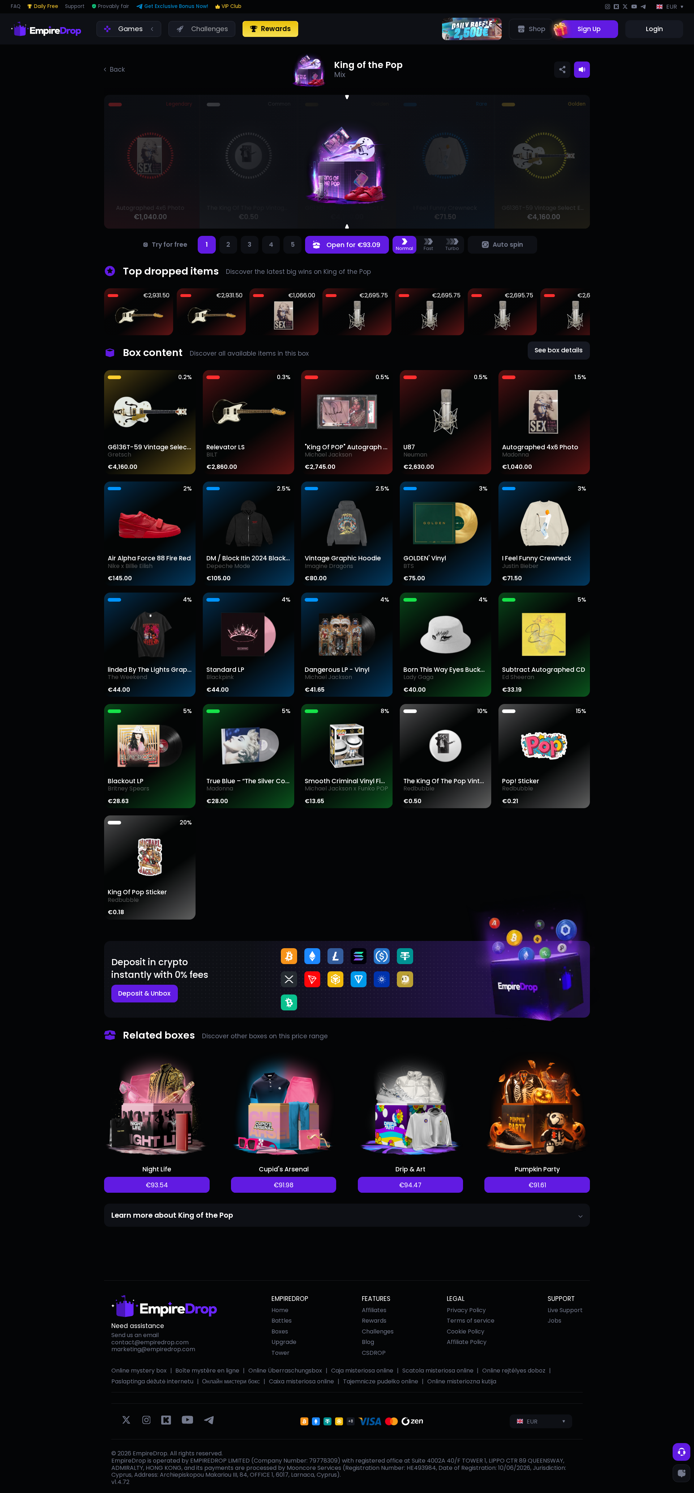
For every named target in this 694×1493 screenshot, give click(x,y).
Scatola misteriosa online (438, 1370)
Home (279, 1310)
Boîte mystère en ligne (207, 1370)
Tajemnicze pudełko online (380, 1381)
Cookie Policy (465, 1331)
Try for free (169, 244)
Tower (280, 1353)
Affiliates (374, 1310)
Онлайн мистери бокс (231, 1381)
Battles (281, 1320)
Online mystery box (139, 1370)
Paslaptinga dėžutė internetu (152, 1381)
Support (75, 6)
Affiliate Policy (467, 1342)
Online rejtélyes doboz (513, 1370)
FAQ (16, 6)
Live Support (565, 1310)
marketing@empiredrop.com (153, 1349)
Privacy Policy (466, 1310)
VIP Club (231, 6)
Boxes (279, 1331)
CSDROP (374, 1353)
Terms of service (470, 1320)
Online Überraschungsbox (285, 1370)
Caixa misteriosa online (301, 1381)
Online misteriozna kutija (461, 1381)
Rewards (374, 1320)
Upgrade (283, 1342)
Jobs (554, 1320)
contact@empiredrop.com (150, 1342)
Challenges (378, 1331)
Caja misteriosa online (362, 1370)
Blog (368, 1342)
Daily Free (46, 7)
